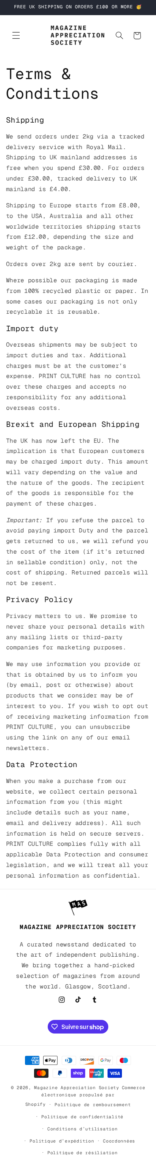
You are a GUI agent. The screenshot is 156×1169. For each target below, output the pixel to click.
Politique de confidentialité (82, 1116)
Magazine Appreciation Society (76, 1087)
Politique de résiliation (82, 1152)
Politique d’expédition (62, 1141)
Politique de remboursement (93, 1104)
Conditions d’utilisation (82, 1129)
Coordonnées (119, 1141)
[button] (16, 35)
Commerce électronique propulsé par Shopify (85, 1096)
